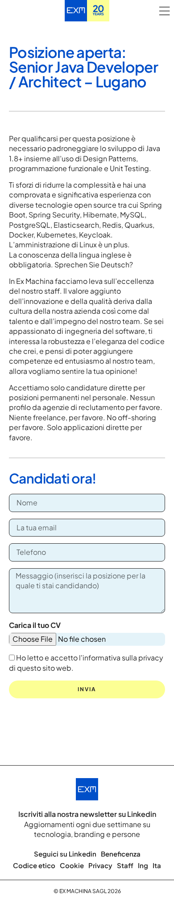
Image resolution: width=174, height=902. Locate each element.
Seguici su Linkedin (65, 853)
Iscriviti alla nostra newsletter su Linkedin (87, 814)
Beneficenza (121, 853)
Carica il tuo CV (35, 625)
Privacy (100, 865)
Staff (125, 865)
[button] (164, 11)
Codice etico (34, 865)
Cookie (72, 865)
